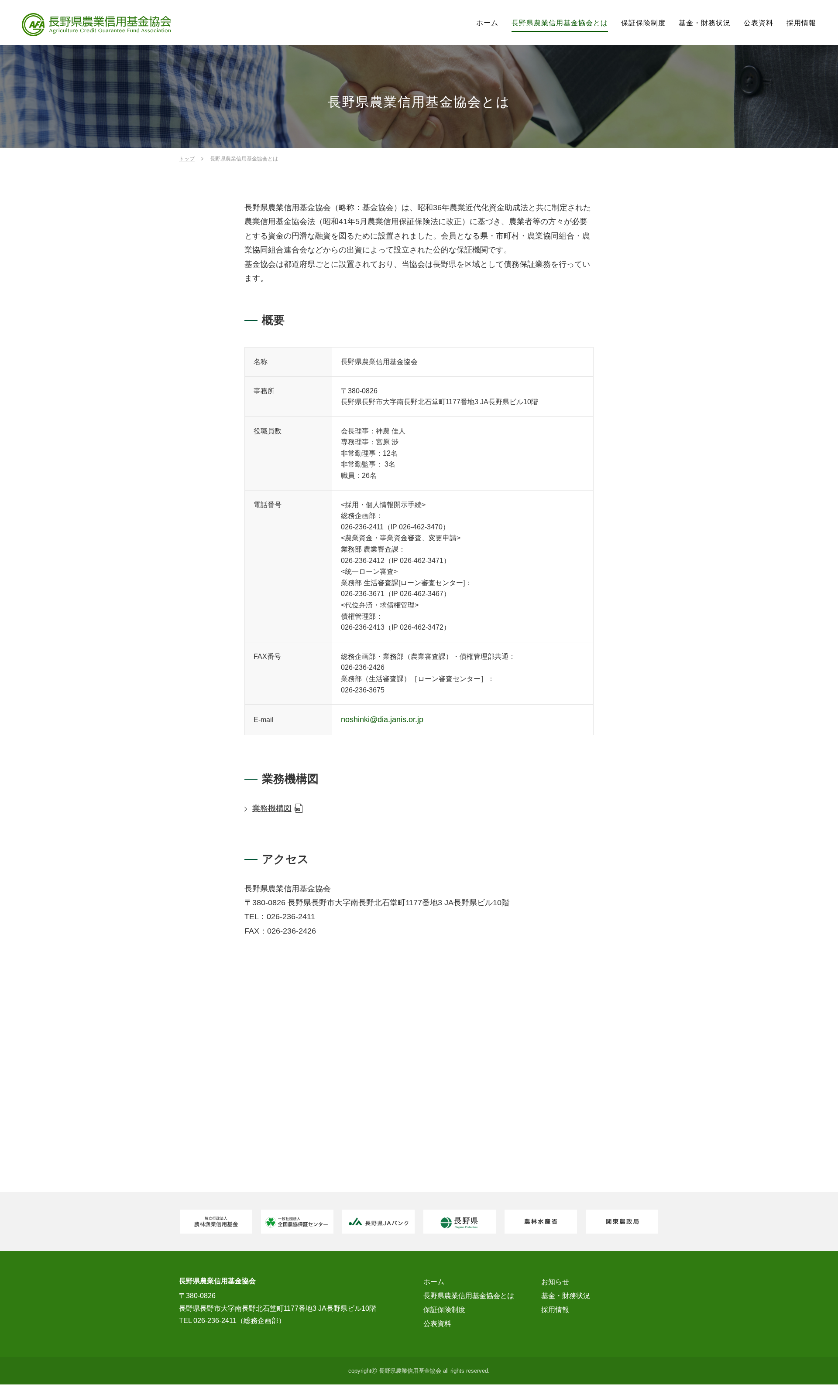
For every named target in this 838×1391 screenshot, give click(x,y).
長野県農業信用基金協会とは (560, 23)
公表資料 (758, 23)
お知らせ (555, 1281)
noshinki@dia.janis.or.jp (382, 719)
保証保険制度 (643, 23)
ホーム (487, 23)
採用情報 (801, 23)
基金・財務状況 (705, 23)
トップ (187, 158)
